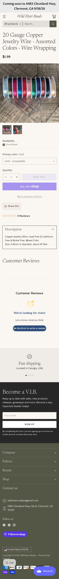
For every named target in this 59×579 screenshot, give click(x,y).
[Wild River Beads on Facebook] (4, 525)
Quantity (7, 170)
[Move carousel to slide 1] (26, 375)
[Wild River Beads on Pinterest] (9, 525)
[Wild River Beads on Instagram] (14, 525)
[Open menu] (4, 16)
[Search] (53, 24)
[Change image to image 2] (17, 129)
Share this (13, 206)
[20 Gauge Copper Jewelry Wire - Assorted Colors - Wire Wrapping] (29, 93)
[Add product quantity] (17, 177)
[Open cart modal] (54, 16)
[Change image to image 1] (7, 129)
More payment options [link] (29, 196)
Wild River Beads (28, 555)
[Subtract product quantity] (5, 177)
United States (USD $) (18, 549)
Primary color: (13, 154)
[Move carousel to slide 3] (30, 375)
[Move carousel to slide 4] (33, 375)
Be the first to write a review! (30, 328)
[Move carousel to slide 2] (28, 375)
